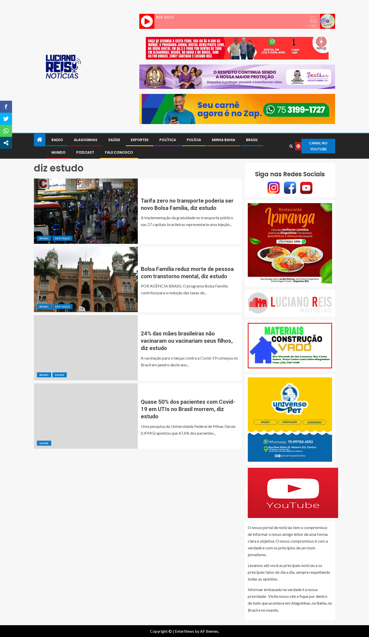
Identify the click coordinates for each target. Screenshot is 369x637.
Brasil (252, 139)
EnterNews (184, 631)
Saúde (114, 139)
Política (167, 139)
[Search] (291, 146)
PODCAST (85, 152)
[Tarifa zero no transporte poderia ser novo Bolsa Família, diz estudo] (86, 211)
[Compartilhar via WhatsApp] (6, 131)
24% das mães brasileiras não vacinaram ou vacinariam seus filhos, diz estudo (187, 341)
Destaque (62, 238)
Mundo (58, 152)
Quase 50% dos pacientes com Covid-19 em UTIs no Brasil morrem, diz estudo (188, 409)
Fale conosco (119, 152)
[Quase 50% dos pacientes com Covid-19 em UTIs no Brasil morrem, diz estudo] (86, 416)
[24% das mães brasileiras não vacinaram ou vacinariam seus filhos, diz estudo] (86, 347)
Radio (57, 139)
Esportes (140, 139)
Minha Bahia (223, 139)
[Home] (39, 139)
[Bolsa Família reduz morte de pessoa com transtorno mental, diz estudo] (86, 279)
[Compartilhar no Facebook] (6, 107)
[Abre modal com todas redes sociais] (6, 143)
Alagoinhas (85, 139)
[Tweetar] (6, 119)
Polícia (194, 139)
